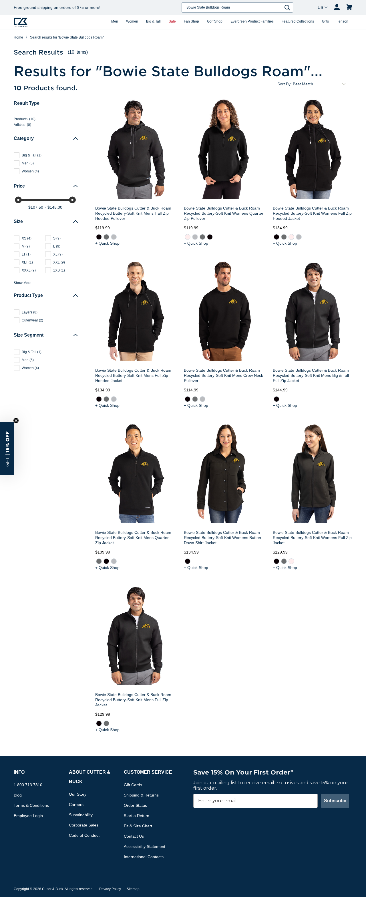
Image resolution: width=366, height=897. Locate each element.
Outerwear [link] (32, 320)
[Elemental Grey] (106, 237)
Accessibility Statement (144, 846)
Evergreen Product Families (252, 21)
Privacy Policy (110, 889)
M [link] (26, 246)
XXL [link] (59, 262)
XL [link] (58, 254)
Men (114, 21)
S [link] (57, 238)
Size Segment (28, 335)
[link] (99, 237)
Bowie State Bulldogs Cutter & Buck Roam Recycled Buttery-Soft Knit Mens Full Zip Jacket (133, 699)
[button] (7, 448)
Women (132, 21)
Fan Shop (191, 21)
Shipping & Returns (141, 795)
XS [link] (26, 238)
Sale (172, 21)
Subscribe (335, 800)
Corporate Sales (83, 825)
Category (24, 138)
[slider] (18, 200)
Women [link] (30, 171)
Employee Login (28, 815)
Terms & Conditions (31, 805)
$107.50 (35, 207)
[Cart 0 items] (349, 7)
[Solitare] (114, 237)
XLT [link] (27, 262)
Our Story (77, 794)
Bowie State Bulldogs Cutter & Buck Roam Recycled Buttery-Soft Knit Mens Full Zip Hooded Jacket (133, 375)
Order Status (135, 805)
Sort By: (284, 84)
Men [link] (28, 163)
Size (18, 221)
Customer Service (148, 772)
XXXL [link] (29, 270)
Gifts (325, 21)
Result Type (26, 103)
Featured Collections (298, 21)
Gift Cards (133, 785)
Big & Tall (153, 21)
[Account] (337, 7)
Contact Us (134, 836)
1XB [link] (59, 270)
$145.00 (54, 207)
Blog (18, 795)
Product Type (28, 295)
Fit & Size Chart (138, 826)
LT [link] (26, 254)
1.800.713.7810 (28, 785)
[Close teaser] (16, 420)
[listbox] (320, 84)
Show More (22, 283)
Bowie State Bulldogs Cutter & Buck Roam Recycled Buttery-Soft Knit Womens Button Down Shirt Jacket (222, 537)
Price (19, 186)
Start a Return (136, 815)
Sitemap (133, 889)
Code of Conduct (84, 835)
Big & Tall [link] (31, 155)
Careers (76, 804)
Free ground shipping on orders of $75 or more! (57, 7)
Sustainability (81, 814)
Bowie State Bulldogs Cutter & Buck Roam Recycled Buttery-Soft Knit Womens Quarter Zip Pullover (223, 213)
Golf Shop (214, 21)
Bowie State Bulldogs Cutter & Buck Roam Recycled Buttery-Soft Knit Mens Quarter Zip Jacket (133, 537)
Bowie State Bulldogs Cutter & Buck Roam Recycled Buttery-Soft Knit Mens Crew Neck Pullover (223, 375)
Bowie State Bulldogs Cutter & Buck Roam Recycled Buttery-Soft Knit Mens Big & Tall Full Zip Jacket (311, 375)
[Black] (99, 237)
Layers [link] (29, 312)
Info (19, 772)
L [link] (56, 246)
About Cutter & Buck (89, 777)
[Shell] (188, 237)
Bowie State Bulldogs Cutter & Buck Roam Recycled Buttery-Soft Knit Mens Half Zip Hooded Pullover (133, 213)
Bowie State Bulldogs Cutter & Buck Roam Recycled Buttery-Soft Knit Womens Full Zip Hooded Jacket (312, 213)
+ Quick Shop (107, 243)
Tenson (342, 21)
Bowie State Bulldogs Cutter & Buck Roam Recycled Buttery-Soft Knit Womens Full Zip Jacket (312, 537)
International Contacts (144, 856)
